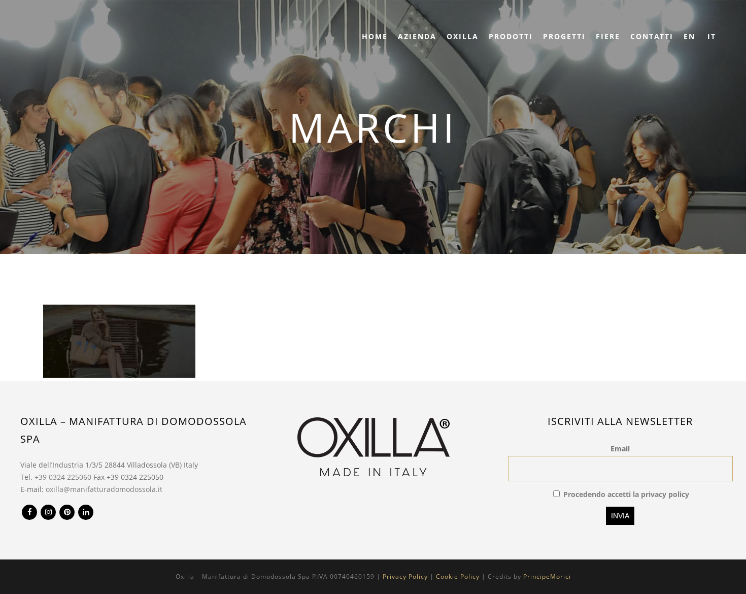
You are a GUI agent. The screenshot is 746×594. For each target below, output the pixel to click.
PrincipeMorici (547, 576)
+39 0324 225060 (63, 477)
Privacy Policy (405, 576)
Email (620, 448)
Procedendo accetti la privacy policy (626, 494)
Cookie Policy (458, 576)
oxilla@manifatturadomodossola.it (104, 489)
